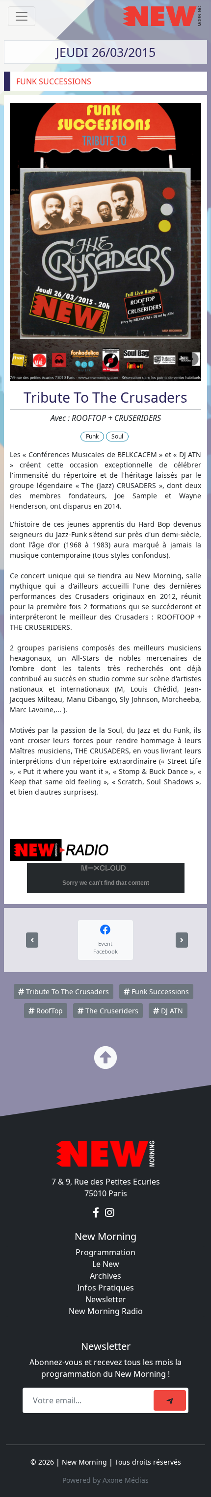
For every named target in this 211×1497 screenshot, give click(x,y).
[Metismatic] (32, 940)
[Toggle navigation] (21, 16)
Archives (105, 1275)
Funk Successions (159, 991)
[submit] (170, 1400)
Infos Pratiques (105, 1287)
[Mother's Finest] (182, 940)
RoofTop (48, 1010)
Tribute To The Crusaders (66, 991)
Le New (105, 1264)
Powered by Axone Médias (105, 1480)
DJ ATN (171, 1010)
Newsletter (105, 1299)
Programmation (105, 1252)
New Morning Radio (106, 1311)
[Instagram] (109, 1213)
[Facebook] (97, 1213)
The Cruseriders (110, 1010)
